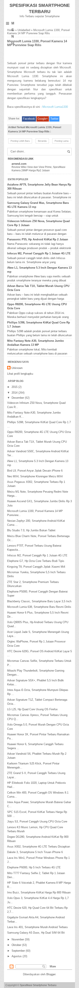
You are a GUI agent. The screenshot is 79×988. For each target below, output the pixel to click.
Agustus (17, 956)
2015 (15, 386)
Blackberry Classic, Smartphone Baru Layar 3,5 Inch (39, 601)
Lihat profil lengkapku (20, 373)
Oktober (17, 945)
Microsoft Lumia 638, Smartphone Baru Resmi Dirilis (39, 606)
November (18, 939)
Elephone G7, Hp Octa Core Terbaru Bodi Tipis (35, 561)
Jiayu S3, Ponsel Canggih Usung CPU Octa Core (37, 821)
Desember (18, 397)
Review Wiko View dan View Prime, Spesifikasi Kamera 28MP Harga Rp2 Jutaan (38, 169)
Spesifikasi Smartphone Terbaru (38, 985)
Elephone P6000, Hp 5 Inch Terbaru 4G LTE (34, 867)
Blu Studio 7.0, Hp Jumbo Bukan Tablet (31, 530)
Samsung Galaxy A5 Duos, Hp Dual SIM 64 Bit (36, 932)
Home (10, 30)
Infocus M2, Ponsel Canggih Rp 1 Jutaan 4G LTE (39, 253)
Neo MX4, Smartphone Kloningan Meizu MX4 (35, 476)
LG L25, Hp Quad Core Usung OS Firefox (32, 709)
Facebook (29, 118)
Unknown (17, 368)
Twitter (54, 118)
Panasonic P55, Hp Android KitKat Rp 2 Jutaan (37, 239)
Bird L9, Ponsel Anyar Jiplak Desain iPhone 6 (35, 470)
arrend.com (19, 163)
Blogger (50, 974)
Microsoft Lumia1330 (55, 106)
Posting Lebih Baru (20, 141)
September (19, 950)
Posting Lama (61, 141)
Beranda (42, 141)
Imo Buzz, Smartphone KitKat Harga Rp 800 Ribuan (39, 892)
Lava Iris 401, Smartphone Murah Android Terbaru (37, 927)
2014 (15, 392)
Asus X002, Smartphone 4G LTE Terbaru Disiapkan (38, 846)
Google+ (42, 118)
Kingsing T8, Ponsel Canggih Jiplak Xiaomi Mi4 (36, 566)
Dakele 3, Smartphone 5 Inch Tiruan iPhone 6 (35, 852)
